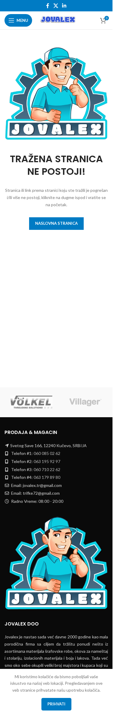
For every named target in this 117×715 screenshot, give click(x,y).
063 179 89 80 (47, 477)
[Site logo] (58, 19)
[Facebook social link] (47, 5)
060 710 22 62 (47, 469)
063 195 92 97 (47, 461)
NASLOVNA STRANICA (56, 223)
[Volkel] (31, 402)
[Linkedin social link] (64, 5)
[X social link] (55, 5)
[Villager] (85, 402)
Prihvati (56, 704)
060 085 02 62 (47, 453)
